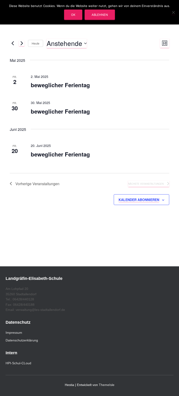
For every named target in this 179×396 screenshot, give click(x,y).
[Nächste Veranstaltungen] (21, 43)
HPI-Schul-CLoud (18, 363)
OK (73, 15)
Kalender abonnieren (139, 199)
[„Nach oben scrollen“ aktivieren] (170, 387)
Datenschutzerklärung (22, 340)
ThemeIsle (106, 385)
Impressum (14, 332)
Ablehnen (100, 15)
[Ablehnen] (173, 12)
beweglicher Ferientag (60, 85)
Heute (35, 43)
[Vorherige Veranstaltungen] (12, 43)
